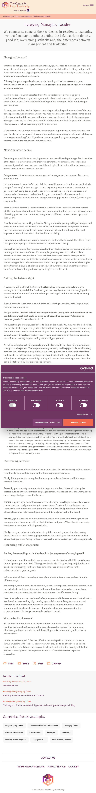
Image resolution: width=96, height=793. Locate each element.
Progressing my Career (23, 16)
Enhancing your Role (42, 16)
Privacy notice (57, 766)
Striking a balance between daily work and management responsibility (39, 705)
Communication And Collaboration (44, 725)
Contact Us (48, 757)
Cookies (73, 766)
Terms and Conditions (30, 766)
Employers (51, 733)
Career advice (35, 733)
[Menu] (92, 6)
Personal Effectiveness (14, 733)
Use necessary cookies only (47, 422)
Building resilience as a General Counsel (23, 695)
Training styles (10, 685)
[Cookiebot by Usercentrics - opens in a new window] (82, 369)
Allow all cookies (78, 422)
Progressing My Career (14, 725)
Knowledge (8, 16)
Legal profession (39, 740)
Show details (82, 414)
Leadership (66, 733)
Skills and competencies (61, 740)
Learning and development (15, 740)
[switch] (36, 405)
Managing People (71, 725)
